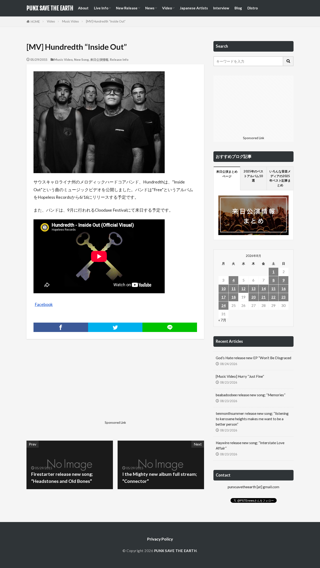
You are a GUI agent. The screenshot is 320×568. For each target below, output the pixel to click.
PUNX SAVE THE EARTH (49, 8)
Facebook (44, 304)
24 (223, 305)
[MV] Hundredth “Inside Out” (106, 21)
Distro (252, 8)
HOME (35, 21)
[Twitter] (115, 327)
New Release (127, 8)
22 (273, 297)
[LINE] (169, 327)
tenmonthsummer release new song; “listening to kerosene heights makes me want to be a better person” (252, 418)
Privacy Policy (160, 539)
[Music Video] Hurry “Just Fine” (240, 376)
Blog (238, 8)
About (83, 8)
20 (253, 297)
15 (273, 288)
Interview (221, 8)
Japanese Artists (194, 8)
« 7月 (222, 320)
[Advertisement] (70, 386)
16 (283, 288)
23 (283, 297)
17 (223, 297)
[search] (288, 61)
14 (263, 288)
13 (253, 288)
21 (263, 297)
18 (233, 297)
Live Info (101, 8)
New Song (81, 59)
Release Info (119, 59)
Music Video (70, 21)
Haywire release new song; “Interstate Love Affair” (250, 445)
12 (243, 288)
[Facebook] (60, 327)
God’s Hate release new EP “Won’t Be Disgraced (253, 358)
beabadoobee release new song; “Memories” (250, 395)
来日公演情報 (99, 59)
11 (233, 288)
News (149, 8)
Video (167, 8)
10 (223, 288)
